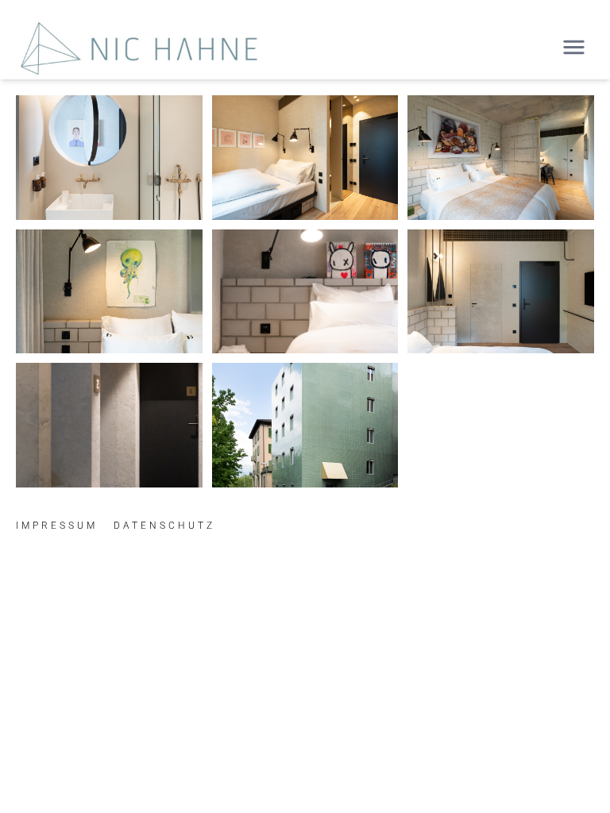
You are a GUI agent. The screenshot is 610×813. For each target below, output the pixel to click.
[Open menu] (574, 47)
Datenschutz (164, 525)
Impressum (57, 525)
